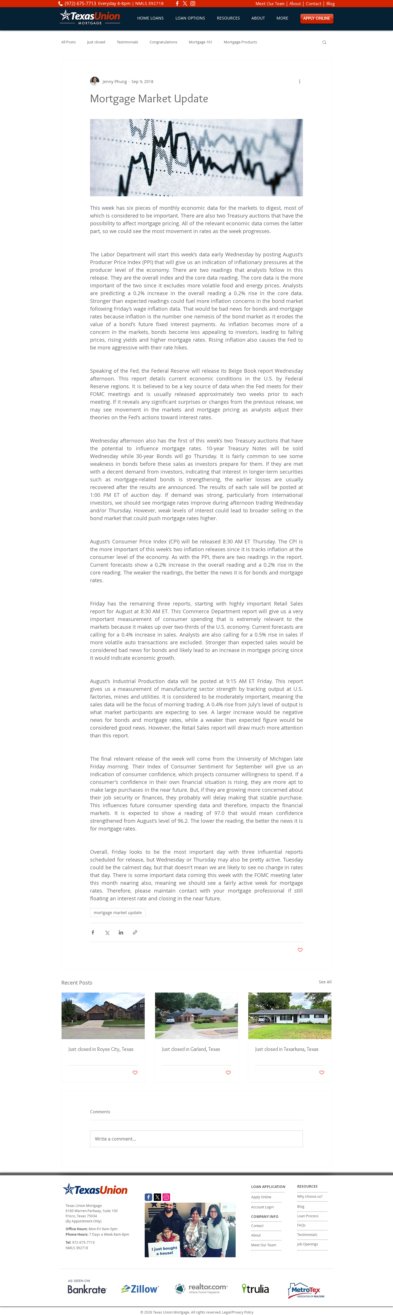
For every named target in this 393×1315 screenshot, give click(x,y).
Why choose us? (310, 1196)
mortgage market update (118, 912)
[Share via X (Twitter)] (107, 932)
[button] (190, 18)
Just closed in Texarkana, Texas (286, 1049)
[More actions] (299, 81)
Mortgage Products (240, 42)
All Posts (68, 42)
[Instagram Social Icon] (166, 1197)
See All (325, 982)
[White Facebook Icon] (177, 3)
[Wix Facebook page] (148, 1197)
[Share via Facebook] (93, 932)
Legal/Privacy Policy (237, 1312)
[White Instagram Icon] (193, 3)
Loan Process (307, 1216)
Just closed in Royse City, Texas (100, 1049)
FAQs (301, 1225)
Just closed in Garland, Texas (191, 1049)
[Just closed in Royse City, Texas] (103, 1016)
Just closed (96, 42)
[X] (185, 3)
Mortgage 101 (200, 42)
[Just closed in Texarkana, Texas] (289, 1016)
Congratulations (163, 42)
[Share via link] (135, 932)
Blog (330, 3)
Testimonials (127, 42)
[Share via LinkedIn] (121, 932)
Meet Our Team (270, 3)
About (295, 3)
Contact (313, 3)
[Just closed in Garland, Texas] (196, 1016)
